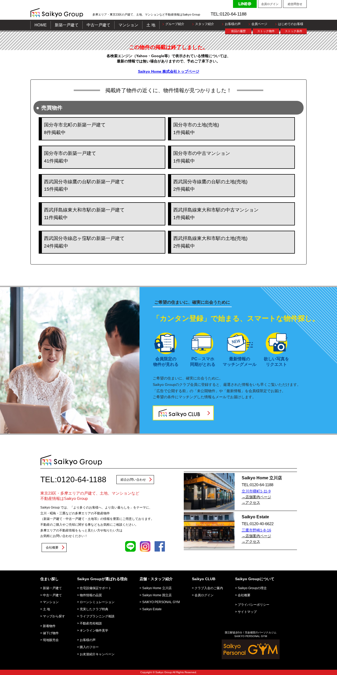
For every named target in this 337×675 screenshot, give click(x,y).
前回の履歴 (238, 31)
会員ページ (259, 24)
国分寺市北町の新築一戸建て (75, 128)
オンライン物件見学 (94, 630)
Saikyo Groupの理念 (252, 588)
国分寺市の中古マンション (201, 157)
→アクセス (251, 502)
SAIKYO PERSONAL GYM (161, 602)
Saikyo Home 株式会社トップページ (168, 71)
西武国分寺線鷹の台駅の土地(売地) (210, 185)
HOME (40, 25)
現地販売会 (51, 640)
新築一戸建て (66, 25)
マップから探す (54, 616)
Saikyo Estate (152, 609)
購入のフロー (89, 647)
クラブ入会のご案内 (209, 588)
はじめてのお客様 (290, 24)
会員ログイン (270, 4)
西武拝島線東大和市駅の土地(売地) (210, 242)
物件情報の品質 (91, 595)
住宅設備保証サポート (95, 588)
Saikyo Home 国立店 (157, 595)
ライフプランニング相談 (97, 616)
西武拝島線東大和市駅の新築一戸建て (84, 213)
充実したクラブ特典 (94, 609)
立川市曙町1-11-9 (256, 491)
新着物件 (49, 626)
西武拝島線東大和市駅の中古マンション (216, 213)
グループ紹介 (174, 24)
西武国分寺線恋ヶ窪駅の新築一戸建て (84, 242)
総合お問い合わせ (133, 479)
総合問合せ (295, 4)
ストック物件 (266, 31)
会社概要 (52, 547)
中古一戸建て (98, 25)
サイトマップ (247, 612)
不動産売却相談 (91, 623)
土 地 (150, 25)
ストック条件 (293, 31)
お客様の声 (233, 24)
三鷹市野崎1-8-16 (256, 530)
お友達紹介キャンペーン (97, 654)
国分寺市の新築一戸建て (70, 157)
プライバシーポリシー (253, 605)
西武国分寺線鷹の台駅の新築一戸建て (84, 185)
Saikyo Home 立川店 (157, 588)
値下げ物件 (51, 633)
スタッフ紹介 (204, 24)
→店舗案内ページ (256, 497)
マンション (128, 25)
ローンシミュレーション (97, 602)
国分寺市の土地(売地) (196, 128)
